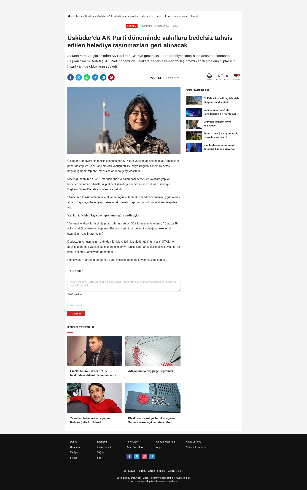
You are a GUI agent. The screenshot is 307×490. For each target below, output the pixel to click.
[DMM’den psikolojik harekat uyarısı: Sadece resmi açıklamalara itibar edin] (152, 398)
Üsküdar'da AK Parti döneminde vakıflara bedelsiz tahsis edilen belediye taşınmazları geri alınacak (148, 16)
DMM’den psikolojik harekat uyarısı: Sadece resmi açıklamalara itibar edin (152, 420)
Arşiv (159, 447)
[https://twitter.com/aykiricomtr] (136, 456)
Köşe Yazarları (134, 447)
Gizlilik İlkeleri (175, 471)
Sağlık (100, 452)
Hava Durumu (193, 441)
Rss (124, 471)
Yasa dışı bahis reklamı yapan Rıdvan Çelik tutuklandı (90, 420)
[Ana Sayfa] (68, 16)
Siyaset (74, 457)
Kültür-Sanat (104, 447)
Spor (99, 457)
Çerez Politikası (156, 471)
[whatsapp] (87, 77)
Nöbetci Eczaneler (196, 447)
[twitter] (79, 77)
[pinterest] (111, 77)
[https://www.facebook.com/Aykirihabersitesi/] (129, 456)
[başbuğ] (152, 456)
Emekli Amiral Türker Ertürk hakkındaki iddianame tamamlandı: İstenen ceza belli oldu (93, 373)
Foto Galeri (132, 441)
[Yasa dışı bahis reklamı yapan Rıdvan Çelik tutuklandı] (94, 398)
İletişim (142, 471)
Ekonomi (102, 441)
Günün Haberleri (165, 441)
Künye (131, 471)
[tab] (77, 271)
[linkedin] (103, 77)
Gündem (89, 16)
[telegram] (95, 77)
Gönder (76, 313)
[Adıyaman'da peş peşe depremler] (152, 351)
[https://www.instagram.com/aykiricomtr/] (144, 456)
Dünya (73, 441)
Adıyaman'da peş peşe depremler (150, 371)
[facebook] (70, 77)
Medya (74, 452)
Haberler (77, 16)
